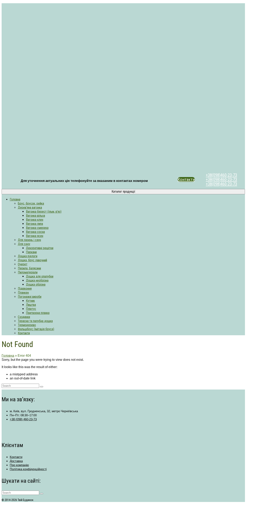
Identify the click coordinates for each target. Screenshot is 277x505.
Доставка (16, 461)
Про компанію (19, 465)
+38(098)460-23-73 (221, 175)
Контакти (186, 179)
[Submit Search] (41, 386)
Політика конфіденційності (28, 469)
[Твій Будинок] (123, 87)
